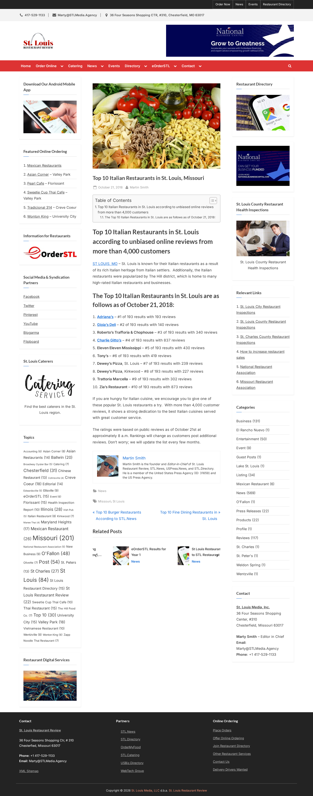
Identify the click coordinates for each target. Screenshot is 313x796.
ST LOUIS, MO (105, 264)
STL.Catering (130, 755)
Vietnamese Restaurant (44, 628)
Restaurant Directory (277, 4)
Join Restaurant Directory (231, 746)
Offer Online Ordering (228, 738)
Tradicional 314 (39, 207)
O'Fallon (56, 553)
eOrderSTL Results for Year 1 (135, 552)
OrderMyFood (131, 747)
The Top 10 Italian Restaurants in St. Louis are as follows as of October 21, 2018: (160, 217)
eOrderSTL (161, 66)
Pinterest (30, 315)
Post (49, 562)
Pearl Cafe (35, 183)
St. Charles (245, 547)
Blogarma (31, 332)
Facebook (31, 296)
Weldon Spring (248, 565)
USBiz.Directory (132, 763)
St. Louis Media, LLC (145, 790)
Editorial (53, 484)
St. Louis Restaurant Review (94, 41)
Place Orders (222, 730)
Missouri (104, 501)
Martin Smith (139, 187)
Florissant (35, 502)
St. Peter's (244, 556)
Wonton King (38, 216)
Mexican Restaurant (252, 484)
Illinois (51, 509)
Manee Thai (31, 522)
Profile (241, 529)
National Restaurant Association (44, 546)
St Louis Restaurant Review (46, 595)
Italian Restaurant (42, 516)
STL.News (128, 731)
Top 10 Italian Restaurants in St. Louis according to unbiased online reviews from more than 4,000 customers (156, 209)
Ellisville (51, 490)
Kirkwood (65, 516)
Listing (241, 475)
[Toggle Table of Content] (211, 200)
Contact (188, 66)
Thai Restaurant (40, 608)
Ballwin (62, 457)
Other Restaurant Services (232, 753)
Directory (132, 66)
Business (243, 421)
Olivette (30, 562)
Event (55, 496)
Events (253, 4)
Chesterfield (40, 470)
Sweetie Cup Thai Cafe (46, 192)
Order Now (222, 4)
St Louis (119, 501)
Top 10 (44, 615)
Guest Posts (246, 457)
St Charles (44, 571)
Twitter (28, 306)
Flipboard (31, 341)
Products (243, 520)
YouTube (30, 323)
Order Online (46, 66)
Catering (75, 66)
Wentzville (32, 634)
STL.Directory (130, 739)
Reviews (243, 538)
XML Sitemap (29, 771)
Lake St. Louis (247, 466)
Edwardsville (32, 490)
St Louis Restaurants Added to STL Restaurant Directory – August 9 (200, 552)
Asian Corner (38, 174)
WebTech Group (132, 771)
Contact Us (221, 761)
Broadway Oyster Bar (37, 464)
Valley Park (51, 622)
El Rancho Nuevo (250, 430)
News (239, 4)
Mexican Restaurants (44, 165)
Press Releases (248, 511)
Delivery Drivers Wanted (230, 769)
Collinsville (56, 478)
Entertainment (247, 439)
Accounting (32, 451)
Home (26, 66)
